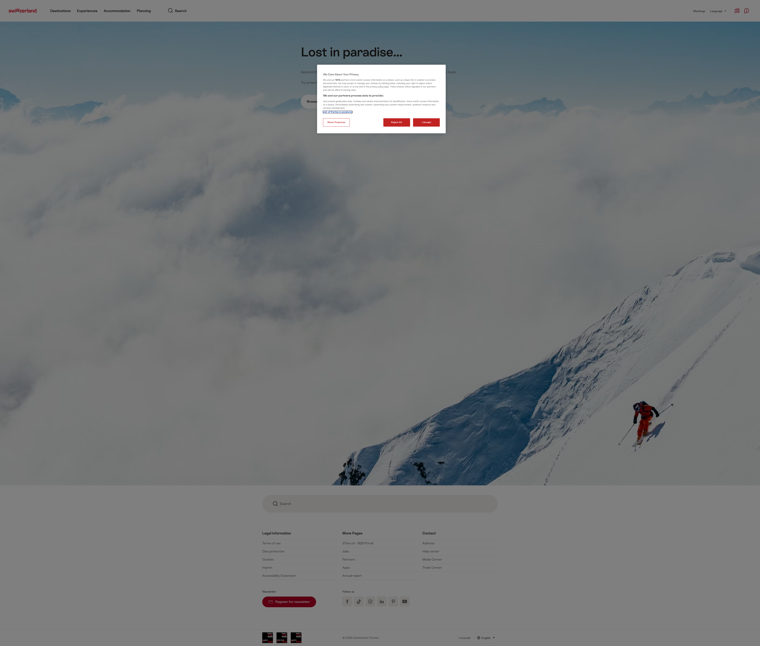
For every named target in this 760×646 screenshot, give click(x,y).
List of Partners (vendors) (337, 112)
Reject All (396, 122)
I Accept (426, 122)
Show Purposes (336, 122)
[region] (381, 99)
